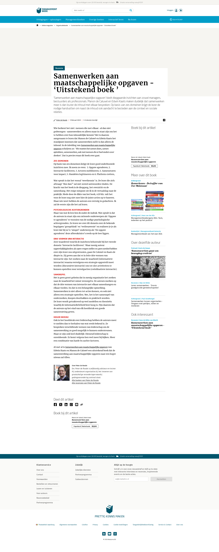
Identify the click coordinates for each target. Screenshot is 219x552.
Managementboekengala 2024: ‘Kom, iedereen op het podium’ (147, 219)
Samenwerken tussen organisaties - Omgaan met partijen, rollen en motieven (147, 303)
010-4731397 (177, 19)
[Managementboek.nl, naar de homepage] (46, 13)
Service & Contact (164, 525)
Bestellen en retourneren (47, 484)
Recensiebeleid (42, 498)
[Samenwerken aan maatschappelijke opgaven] (139, 142)
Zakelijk (79, 465)
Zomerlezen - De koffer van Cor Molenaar (147, 184)
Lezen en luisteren (44, 489)
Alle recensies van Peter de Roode (86, 383)
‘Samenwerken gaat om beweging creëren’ (145, 252)
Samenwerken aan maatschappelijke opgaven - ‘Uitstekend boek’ (147, 325)
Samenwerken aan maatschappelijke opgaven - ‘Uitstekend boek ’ (93, 25)
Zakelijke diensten (83, 470)
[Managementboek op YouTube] (109, 533)
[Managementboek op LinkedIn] (104, 533)
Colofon (85, 525)
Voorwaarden (42, 479)
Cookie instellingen (121, 525)
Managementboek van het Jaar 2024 (146, 234)
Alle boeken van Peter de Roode (85, 380)
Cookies (106, 525)
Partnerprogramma (44, 503)
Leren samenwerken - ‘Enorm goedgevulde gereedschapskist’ (145, 286)
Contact (39, 475)
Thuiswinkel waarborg (46, 525)
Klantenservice (43, 465)
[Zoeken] (131, 10)
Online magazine (47, 25)
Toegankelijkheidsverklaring (143, 525)
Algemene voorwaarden (68, 525)
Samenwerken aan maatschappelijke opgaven (143, 160)
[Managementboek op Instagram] (115, 533)
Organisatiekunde (62, 25)
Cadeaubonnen (81, 479)
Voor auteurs (41, 493)
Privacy (95, 525)
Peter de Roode (61, 120)
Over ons (40, 470)
